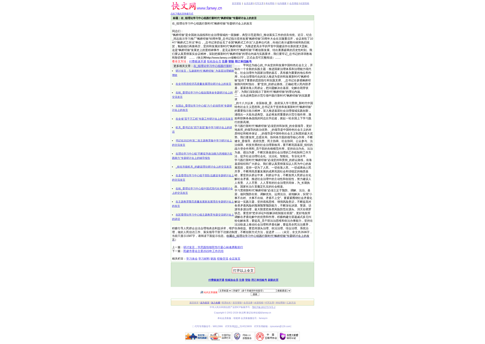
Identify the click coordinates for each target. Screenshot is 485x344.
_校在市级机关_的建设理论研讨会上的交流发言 (204, 166)
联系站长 (226, 302)
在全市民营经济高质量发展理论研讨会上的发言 (203, 83)
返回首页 (194, 302)
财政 (213, 258)
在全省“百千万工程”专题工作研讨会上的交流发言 (204, 118)
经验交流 (222, 258)
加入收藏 (215, 302)
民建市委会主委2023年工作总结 (203, 251)
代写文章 (259, 3)
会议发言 (234, 258)
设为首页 (204, 302)
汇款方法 (291, 302)
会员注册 (248, 3)
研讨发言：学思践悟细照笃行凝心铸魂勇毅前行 (213, 247)
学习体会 (192, 258)
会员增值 (293, 3)
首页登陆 (236, 3)
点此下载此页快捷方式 (182, 13)
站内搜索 (281, 3)
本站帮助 (270, 3)
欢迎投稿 (304, 3)
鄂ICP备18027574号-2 (263, 307)
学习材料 (204, 258)
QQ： (237, 326)
